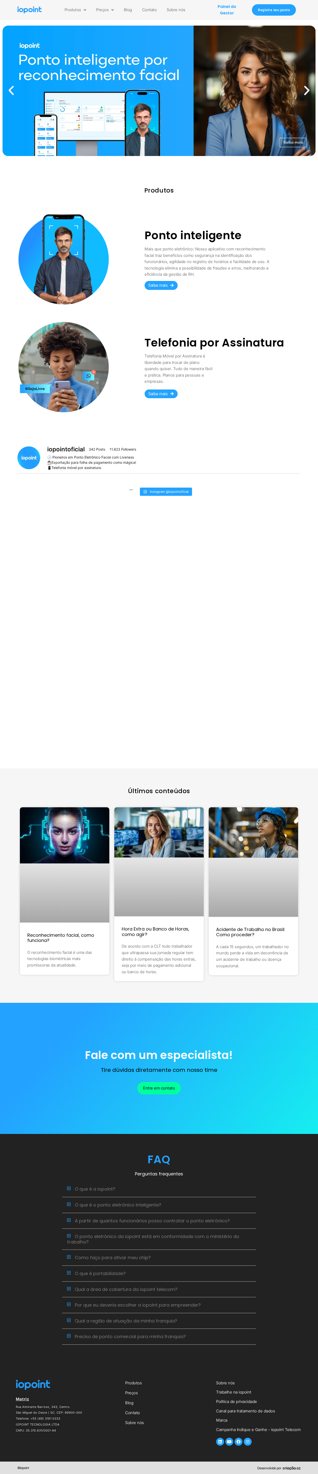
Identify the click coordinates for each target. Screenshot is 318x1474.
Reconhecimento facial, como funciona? (60, 938)
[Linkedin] (220, 1442)
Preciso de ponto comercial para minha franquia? (130, 1336)
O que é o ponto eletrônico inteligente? (118, 1205)
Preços (102, 9)
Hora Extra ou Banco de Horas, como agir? (155, 931)
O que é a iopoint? (95, 1189)
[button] (11, 90)
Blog (128, 9)
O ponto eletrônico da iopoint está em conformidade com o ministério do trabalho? (153, 1239)
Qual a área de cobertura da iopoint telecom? (126, 1289)
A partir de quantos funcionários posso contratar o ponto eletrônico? (152, 1221)
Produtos (73, 9)
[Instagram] (248, 1442)
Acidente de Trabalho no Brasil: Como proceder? (250, 932)
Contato (149, 9)
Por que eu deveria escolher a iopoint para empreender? (138, 1305)
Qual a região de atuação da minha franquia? (126, 1321)
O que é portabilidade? (100, 1273)
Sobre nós (176, 9)
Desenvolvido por (269, 1468)
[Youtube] (229, 1442)
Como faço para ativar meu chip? (113, 1257)
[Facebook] (238, 1442)
